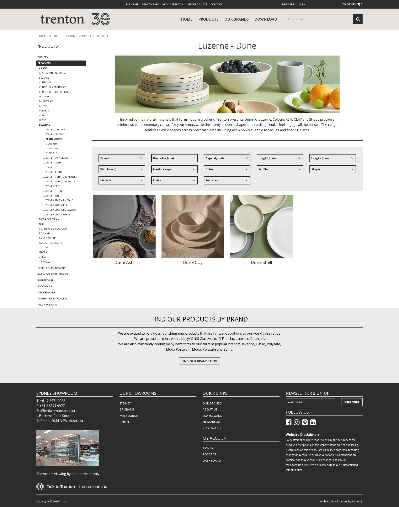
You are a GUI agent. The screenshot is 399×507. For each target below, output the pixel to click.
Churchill (45, 82)
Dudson (44, 96)
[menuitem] (132, 4)
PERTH (124, 422)
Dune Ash (51, 143)
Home (187, 19)
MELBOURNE (128, 416)
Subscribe (352, 402)
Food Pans (44, 286)
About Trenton (172, 4)
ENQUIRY (352, 4)
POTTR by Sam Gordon (53, 228)
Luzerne (83, 36)
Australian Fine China (52, 72)
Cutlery (42, 57)
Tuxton (43, 247)
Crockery (69, 36)
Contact (216, 4)
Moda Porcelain (49, 219)
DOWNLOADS (212, 416)
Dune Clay (52, 148)
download (266, 19)
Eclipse (43, 106)
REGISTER (209, 454)
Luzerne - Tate (51, 186)
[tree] (227, 170)
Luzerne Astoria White (56, 214)
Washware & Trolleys (52, 298)
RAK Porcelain (48, 238)
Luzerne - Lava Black (55, 157)
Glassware (45, 262)
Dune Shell (52, 153)
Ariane (43, 68)
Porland (44, 233)
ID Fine (43, 115)
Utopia (43, 252)
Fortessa (44, 110)
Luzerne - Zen (50, 195)
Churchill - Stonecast (53, 87)
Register (288, 4)
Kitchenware (46, 292)
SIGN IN (208, 448)
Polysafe (132, 4)
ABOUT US (210, 409)
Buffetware (45, 280)
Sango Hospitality (50, 242)
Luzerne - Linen (51, 162)
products (208, 19)
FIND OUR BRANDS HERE (200, 361)
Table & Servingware (51, 268)
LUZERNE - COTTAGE (53, 129)
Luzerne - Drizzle (53, 134)
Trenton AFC (150, 4)
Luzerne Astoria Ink (54, 205)
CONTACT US (212, 428)
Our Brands (236, 19)
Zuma (42, 256)
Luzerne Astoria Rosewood (59, 209)
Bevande (44, 77)
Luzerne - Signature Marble (59, 176)
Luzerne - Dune (99, 36)
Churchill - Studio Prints (55, 91)
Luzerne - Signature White (58, 181)
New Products (197, 4)
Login (301, 4)
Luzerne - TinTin (52, 190)
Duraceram (46, 101)
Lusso (42, 120)
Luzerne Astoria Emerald (58, 200)
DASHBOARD (212, 460)
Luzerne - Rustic (52, 171)
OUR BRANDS (212, 403)
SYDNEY (125, 403)
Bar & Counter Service (52, 274)
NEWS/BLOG (211, 422)
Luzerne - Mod (51, 167)
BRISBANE (126, 409)
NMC (41, 223)
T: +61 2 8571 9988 (50, 400)
